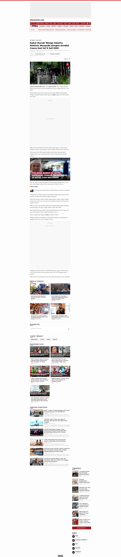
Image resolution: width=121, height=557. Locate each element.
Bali (76, 26)
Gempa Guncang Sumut (60, 29)
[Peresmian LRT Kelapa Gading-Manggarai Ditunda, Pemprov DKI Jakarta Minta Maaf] (40, 308)
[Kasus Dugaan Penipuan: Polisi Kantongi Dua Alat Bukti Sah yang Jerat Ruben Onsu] (60, 308)
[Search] (90, 23)
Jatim (71, 26)
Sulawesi (81, 26)
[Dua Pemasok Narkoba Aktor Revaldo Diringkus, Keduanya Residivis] (31, 190)
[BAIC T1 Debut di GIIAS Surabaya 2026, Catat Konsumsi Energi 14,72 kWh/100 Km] (36, 413)
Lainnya (88, 26)
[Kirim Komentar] (68, 329)
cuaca (47, 214)
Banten (54, 26)
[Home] (37, 20)
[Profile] (87, 23)
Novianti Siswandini (55, 53)
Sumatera (42, 26)
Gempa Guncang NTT (72, 29)
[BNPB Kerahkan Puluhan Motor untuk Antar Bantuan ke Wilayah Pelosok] (60, 371)
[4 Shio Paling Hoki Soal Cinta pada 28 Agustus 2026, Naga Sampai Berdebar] (36, 442)
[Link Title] (31, 40)
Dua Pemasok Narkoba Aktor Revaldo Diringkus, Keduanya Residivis (52, 190)
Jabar (48, 26)
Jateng (59, 26)
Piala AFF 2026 (81, 29)
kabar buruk (52, 86)
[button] (50, 169)
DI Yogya (66, 26)
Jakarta (32, 86)
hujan (54, 94)
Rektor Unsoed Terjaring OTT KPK (46, 29)
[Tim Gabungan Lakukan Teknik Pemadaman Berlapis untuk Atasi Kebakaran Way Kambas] (40, 390)
